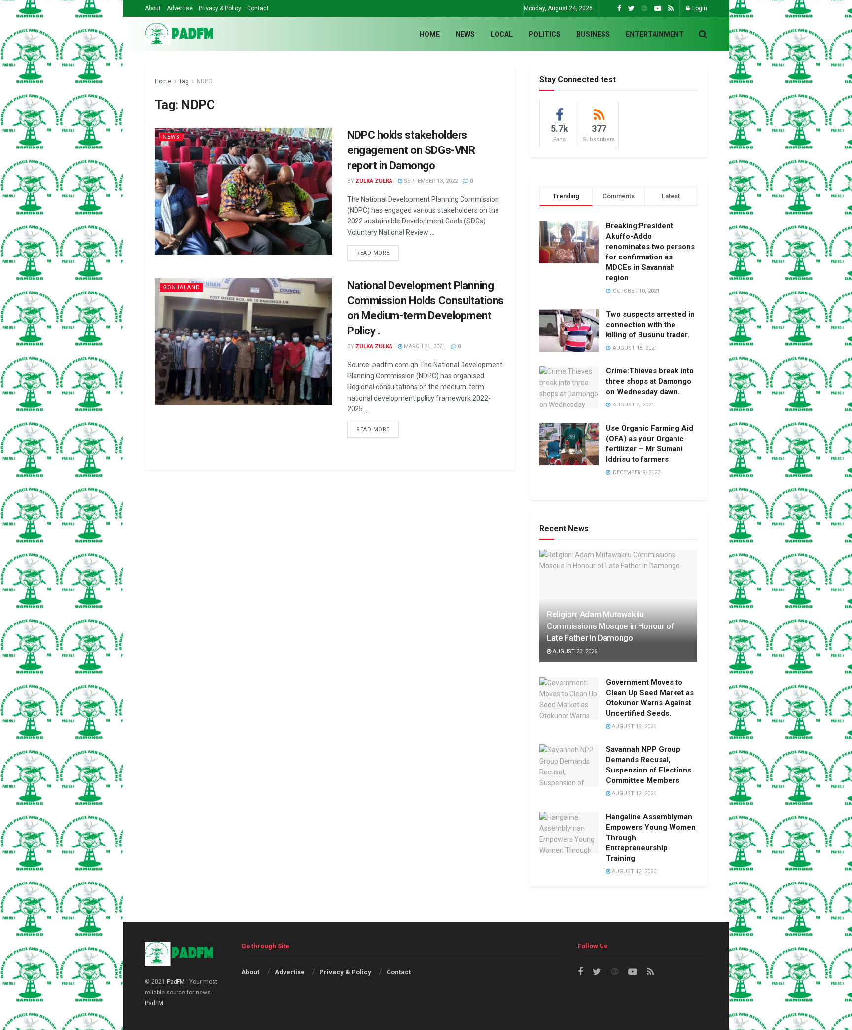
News (465, 34)
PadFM (176, 981)
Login (699, 8)
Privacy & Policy (220, 8)
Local (502, 34)
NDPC (204, 81)
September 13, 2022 (430, 181)
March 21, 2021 (423, 346)
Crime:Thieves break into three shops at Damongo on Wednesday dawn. (650, 381)
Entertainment (655, 34)
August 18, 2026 (633, 726)
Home (430, 34)
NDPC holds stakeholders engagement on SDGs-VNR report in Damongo (411, 150)
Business (593, 34)
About (153, 8)
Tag (184, 81)
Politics (545, 34)
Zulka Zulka (373, 181)
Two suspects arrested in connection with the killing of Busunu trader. (650, 324)
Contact (258, 8)
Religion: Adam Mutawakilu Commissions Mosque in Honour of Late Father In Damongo (610, 626)
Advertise (180, 8)
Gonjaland (181, 287)
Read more (373, 253)
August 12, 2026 (633, 793)
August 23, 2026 (574, 651)
